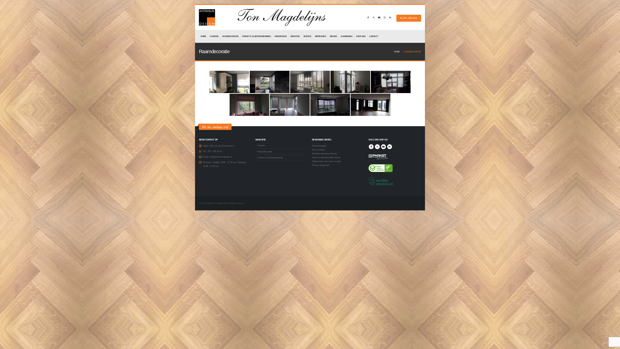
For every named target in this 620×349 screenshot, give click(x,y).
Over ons (361, 36)
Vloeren (214, 36)
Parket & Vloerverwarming (256, 36)
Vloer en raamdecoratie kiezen (326, 157)
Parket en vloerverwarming (270, 158)
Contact (373, 36)
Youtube (383, 146)
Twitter (377, 146)
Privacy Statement (320, 165)
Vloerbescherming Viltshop (324, 154)
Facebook (371, 146)
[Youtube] (379, 17)
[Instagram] (384, 17)
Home (203, 36)
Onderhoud (280, 36)
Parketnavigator (319, 146)
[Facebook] (368, 17)
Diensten (295, 36)
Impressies (320, 36)
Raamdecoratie (230, 36)
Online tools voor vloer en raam (326, 161)
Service (307, 36)
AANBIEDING (346, 36)
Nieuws (333, 36)
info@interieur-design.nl (221, 157)
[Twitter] (373, 17)
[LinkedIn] (390, 17)
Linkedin (389, 146)
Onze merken (318, 150)
